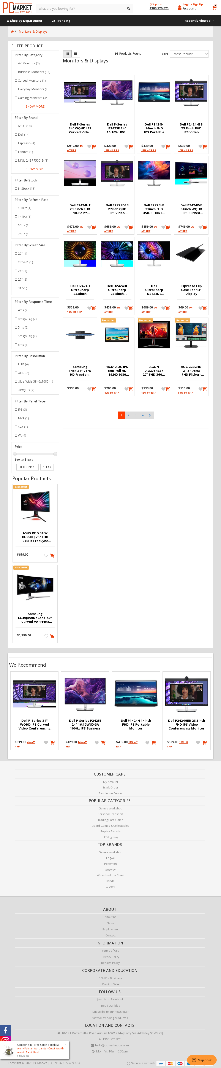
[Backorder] (52, 555)
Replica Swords (111, 831)
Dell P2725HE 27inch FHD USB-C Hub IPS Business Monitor (154, 209)
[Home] (12, 31)
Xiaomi (110, 886)
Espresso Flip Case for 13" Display (191, 290)
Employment (111, 929)
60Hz (24, 225)
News (110, 923)
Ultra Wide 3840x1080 (35, 381)
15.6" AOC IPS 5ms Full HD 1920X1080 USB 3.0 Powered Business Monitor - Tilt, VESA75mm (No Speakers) (117, 370)
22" (22, 253)
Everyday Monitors (33, 89)
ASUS (25, 126)
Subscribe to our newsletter (110, 1012)
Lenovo (25, 152)
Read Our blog (110, 1006)
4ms (23, 310)
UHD (23, 373)
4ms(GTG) (27, 319)
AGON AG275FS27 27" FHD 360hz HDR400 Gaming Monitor (154, 370)
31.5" (24, 288)
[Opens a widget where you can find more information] (202, 1060)
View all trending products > (110, 1018)
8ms (23, 345)
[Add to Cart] (92, 146)
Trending (62, 21)
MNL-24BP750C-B (33, 160)
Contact (110, 935)
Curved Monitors (32, 80)
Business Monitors (34, 72)
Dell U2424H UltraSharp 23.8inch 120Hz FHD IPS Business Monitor (80, 290)
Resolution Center (110, 793)
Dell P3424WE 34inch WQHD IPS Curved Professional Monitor (191, 209)
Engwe (110, 858)
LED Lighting (110, 837)
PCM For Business (110, 978)
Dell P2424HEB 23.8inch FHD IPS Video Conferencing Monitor (191, 128)
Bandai (110, 881)
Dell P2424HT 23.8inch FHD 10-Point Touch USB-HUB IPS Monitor (80, 209)
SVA (23, 427)
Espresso (26, 143)
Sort (165, 54)
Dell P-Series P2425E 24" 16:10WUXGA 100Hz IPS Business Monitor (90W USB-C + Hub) (117, 128)
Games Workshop (110, 808)
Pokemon (110, 864)
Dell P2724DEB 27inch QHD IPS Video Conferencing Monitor (117, 209)
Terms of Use (110, 950)
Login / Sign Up (193, 4)
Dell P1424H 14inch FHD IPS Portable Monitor (154, 128)
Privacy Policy (110, 957)
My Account (110, 782)
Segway (110, 869)
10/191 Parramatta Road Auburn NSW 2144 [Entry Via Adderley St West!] (112, 1033)
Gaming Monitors (33, 98)
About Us (111, 917)
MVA (23, 418)
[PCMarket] (17, 7)
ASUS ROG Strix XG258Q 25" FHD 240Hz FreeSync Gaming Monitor (35, 537)
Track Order (110, 787)
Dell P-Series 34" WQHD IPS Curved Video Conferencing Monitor (80, 128)
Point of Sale (110, 984)
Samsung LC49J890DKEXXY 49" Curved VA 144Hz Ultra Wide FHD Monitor (35, 618)
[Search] (129, 8)
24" (22, 271)
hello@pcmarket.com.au (111, 1045)
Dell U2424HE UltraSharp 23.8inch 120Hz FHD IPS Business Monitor (117, 290)
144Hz (24, 217)
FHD (23, 364)
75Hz (24, 234)
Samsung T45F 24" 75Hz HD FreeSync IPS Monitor (80, 370)
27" (22, 279)
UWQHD (26, 390)
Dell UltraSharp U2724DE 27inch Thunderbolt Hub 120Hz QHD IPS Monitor (154, 290)
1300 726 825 (112, 1039)
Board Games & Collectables (110, 826)
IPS (22, 409)
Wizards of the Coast (110, 875)
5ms (23, 327)
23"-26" (25, 262)
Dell (24, 134)
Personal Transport (110, 814)
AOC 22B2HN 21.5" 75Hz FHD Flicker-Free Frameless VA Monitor (191, 370)
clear (47, 467)
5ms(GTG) (27, 336)
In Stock (26, 188)
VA (22, 435)
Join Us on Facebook (110, 999)
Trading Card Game (110, 820)
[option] (34, 711)
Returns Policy (110, 963)
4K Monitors (29, 63)
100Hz (24, 208)
